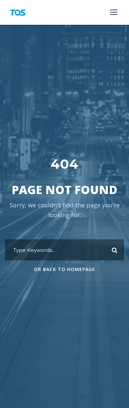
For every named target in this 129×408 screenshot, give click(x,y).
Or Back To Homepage (64, 269)
